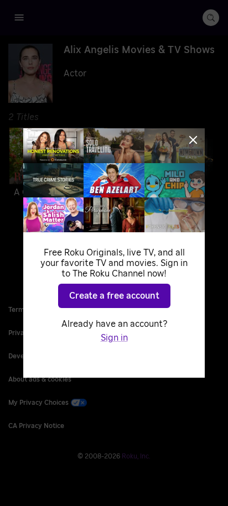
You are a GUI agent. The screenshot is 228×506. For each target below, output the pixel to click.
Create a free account (114, 295)
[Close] (193, 140)
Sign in (114, 337)
